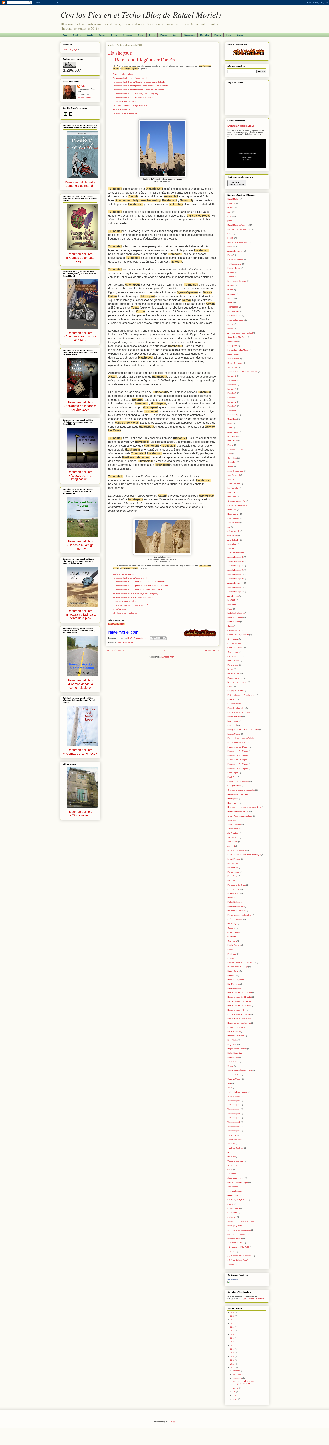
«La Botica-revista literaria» (238, 229)
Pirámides (231, 958)
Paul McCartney (234, 945)
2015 (232, 1353)
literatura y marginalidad (237, 1200)
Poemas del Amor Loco (237, 505)
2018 (232, 1342)
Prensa (217, 35)
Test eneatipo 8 (233, 1126)
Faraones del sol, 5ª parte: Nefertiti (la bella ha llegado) (136, 94)
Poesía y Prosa (233, 268)
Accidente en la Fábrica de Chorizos (242, 372)
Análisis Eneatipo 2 (235, 561)
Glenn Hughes (233, 354)
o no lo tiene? (232, 1213)
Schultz (230, 1066)
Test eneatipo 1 (233, 1096)
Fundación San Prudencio (238, 781)
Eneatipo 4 (231, 389)
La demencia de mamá (236, 281)
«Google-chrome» (246, 1299)
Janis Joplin (232, 820)
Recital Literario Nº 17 (236, 1010)
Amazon (230, 277)
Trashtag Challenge (235, 1148)
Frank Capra (232, 773)
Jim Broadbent (233, 833)
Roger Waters (233, 518)
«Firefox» (260, 1299)
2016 (232, 1349)
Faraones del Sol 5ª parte (237, 764)
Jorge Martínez (233, 484)
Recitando (127, 35)
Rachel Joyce (233, 971)
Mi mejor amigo (233, 893)
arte (229, 527)
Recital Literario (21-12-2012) (239, 997)
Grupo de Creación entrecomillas (241, 790)
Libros (240, 35)
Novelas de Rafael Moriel (237, 242)
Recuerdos (232, 510)
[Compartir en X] (158, 638)
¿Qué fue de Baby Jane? (237, 1260)
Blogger (173, 1422)
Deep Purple (232, 341)
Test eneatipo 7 (233, 1122)
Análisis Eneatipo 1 (235, 557)
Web (65, 35)
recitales (230, 285)
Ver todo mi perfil (84, 97)
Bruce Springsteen (235, 617)
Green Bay (231, 462)
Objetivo (77, 35)
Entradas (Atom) (168, 657)
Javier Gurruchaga (235, 471)
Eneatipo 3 (231, 385)
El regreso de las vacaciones (239, 712)
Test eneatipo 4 (233, 1109)
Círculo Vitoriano (234, 656)
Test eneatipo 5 (233, 1113)
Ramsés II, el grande (121, 109)
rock (229, 212)
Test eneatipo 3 (233, 1105)
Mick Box (231, 492)
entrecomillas (232, 1187)
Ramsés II (231, 975)
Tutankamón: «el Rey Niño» (124, 102)
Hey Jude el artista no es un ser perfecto (244, 807)
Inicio (228, 35)
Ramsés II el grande (235, 980)
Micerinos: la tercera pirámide (125, 113)
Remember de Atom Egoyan (239, 1023)
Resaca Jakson (234, 1031)
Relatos (102, 35)
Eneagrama (189, 35)
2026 (232, 1312)
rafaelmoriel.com (123, 632)
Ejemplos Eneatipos (235, 259)
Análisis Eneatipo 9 (235, 592)
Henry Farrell (232, 803)
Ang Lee (230, 548)
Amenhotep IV (233, 311)
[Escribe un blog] (155, 638)
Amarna (230, 298)
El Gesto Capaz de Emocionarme (241, 695)
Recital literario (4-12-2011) (238, 1014)
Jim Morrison (232, 837)
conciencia (231, 1174)
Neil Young (231, 924)
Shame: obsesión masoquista (239, 1070)
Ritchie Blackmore (234, 363)
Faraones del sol (234, 316)
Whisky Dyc (232, 1165)
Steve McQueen (234, 1079)
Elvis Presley (232, 721)
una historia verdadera (236, 1234)
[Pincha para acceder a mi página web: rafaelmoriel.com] (248, 55)
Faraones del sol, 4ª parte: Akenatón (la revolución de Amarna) (139, 90)
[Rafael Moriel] (228, 1283)
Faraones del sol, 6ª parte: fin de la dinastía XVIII (133, 98)
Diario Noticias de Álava (237, 682)
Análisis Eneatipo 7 (235, 583)
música (230, 208)
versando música (234, 1238)
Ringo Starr (232, 1044)
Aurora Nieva (232, 432)
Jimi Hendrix (232, 842)
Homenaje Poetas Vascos (238, 811)
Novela (90, 35)
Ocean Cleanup (233, 932)
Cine (229, 234)
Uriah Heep (232, 419)
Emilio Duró (232, 725)
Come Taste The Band (236, 337)
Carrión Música (233, 630)
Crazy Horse (232, 652)
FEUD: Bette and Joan (236, 742)
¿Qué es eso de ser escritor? (239, 1256)
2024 (232, 1320)
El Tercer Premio (234, 704)
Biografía (204, 35)
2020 (232, 1334)
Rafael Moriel (232, 199)
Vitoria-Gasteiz (233, 523)
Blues (229, 609)
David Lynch (232, 665)
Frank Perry (232, 777)
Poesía (114, 35)
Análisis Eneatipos (234, 251)
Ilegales (230, 466)
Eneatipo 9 (231, 410)
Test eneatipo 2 (233, 1100)
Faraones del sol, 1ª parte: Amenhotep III (130, 78)
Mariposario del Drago (236, 885)
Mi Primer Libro (233, 889)
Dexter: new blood (234, 678)
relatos (230, 290)
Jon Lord (231, 846)
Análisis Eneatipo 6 (235, 579)
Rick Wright (232, 1040)
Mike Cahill (231, 497)
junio (235, 1395)
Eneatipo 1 (231, 376)
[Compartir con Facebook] (161, 638)
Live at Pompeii (233, 859)
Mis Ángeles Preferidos (237, 911)
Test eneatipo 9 (233, 1131)
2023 (232, 1323)
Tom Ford (231, 1144)
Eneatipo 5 (231, 393)
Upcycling (231, 1156)
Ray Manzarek (233, 984)
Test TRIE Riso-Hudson (237, 1092)
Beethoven (231, 604)
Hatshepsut (128, 642)
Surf (229, 1083)
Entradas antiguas (211, 650)
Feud (229, 454)
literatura (231, 203)
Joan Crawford (233, 475)
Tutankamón (232, 307)
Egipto (176, 35)
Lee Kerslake (232, 488)
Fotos (152, 35)
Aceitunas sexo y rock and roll (240, 333)
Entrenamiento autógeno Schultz (240, 738)
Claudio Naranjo (234, 643)
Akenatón (231, 294)
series (230, 423)
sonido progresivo (234, 1225)
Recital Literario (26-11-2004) (239, 1006)
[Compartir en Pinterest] (165, 638)
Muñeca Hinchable (235, 919)
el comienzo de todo (235, 1178)
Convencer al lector (235, 648)
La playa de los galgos (236, 850)
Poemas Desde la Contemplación (241, 962)
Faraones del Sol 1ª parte (237, 747)
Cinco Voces (232, 639)
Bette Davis (232, 436)
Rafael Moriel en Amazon (237, 225)
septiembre (232, 1217)
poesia (230, 238)
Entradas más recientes (115, 650)
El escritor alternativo (236, 708)
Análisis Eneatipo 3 (235, 566)
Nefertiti (230, 303)
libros (229, 216)
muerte (230, 1204)
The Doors (231, 1135)
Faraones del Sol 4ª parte (237, 760)
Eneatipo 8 (231, 406)
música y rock (233, 531)
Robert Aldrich (233, 514)
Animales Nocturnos (235, 553)
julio (234, 1392)
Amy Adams (232, 544)
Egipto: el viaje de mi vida (123, 74)
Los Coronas (232, 863)
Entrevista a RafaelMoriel (237, 350)
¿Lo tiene (231, 1251)
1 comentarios (140, 638)
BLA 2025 (231, 600)
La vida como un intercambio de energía (244, 855)
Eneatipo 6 (231, 397)
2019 (232, 1338)
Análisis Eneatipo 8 (235, 587)
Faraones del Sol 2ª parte (237, 751)
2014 (232, 1356)
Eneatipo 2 (231, 380)
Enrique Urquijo (233, 734)
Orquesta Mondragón (236, 501)
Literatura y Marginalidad (240, 125)
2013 (232, 1360)
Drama (230, 445)
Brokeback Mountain (236, 613)
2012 (232, 1364)
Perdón (230, 949)
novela (230, 247)
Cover (140, 35)
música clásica (233, 1208)
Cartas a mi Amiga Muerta (238, 635)
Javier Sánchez (233, 829)
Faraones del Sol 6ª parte (237, 768)
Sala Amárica (232, 1062)
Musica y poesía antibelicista (239, 915)
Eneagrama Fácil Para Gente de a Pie (243, 730)
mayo (235, 1399)
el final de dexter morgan (237, 1182)
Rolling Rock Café (234, 1053)
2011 (232, 1367)
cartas (230, 1169)
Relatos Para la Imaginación (239, 1018)
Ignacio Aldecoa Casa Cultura (239, 816)
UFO (229, 1152)
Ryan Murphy (233, 1057)
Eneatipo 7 (231, 402)
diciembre (237, 1371)
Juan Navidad (233, 359)
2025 (232, 1316)
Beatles (230, 328)
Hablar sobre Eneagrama (237, 794)
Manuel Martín (233, 872)
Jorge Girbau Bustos (236, 320)
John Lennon (232, 479)
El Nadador (232, 699)
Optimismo (231, 937)
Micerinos (231, 898)
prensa (230, 324)
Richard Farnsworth (235, 1036)
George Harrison (234, 786)
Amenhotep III (233, 540)
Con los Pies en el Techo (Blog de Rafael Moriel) (140, 14)
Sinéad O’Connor (234, 1075)
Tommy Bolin (232, 367)
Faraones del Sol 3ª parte (237, 755)
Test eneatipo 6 (233, 1118)
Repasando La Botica (236, 1027)
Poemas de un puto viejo (237, 967)
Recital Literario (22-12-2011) (239, 1001)
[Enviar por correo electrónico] (152, 638)
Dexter (230, 669)
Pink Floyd (231, 954)
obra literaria (232, 535)
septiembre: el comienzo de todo (240, 1221)
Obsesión (231, 928)
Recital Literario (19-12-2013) (239, 993)
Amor (229, 428)
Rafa (83, 86)
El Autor (230, 686)
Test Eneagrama (234, 264)
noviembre (237, 1374)
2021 (232, 1331)
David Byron (232, 441)
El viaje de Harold (234, 717)
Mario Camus (233, 876)
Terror (230, 1087)
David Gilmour (233, 661)
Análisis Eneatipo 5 (235, 574)
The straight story (234, 1139)
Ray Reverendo (234, 988)
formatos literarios (234, 1191)
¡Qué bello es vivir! (235, 1243)
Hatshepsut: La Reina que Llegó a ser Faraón (141, 56)
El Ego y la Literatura (236, 691)
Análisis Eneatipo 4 (235, 570)
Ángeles (230, 1264)
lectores (230, 272)
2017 (232, 1345)
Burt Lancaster (233, 622)
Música (163, 35)
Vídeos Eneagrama (235, 1161)
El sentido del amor (235, 449)
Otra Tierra (232, 941)
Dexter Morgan (233, 673)
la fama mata (232, 1195)
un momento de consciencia (239, 1230)
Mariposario (232, 880)
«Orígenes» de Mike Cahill (238, 1247)
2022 (232, 1327)
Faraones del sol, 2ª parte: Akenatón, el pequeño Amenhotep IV (139, 82)
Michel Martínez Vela (236, 906)
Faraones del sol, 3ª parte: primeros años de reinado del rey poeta (140, 86)
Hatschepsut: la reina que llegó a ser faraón (131, 105)
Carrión (230, 626)
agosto (236, 1388)
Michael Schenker (234, 902)
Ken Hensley (232, 415)
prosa (229, 221)
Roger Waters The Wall (237, 1049)
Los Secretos (233, 868)
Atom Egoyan (233, 596)
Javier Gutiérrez (234, 824)
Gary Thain (232, 458)
